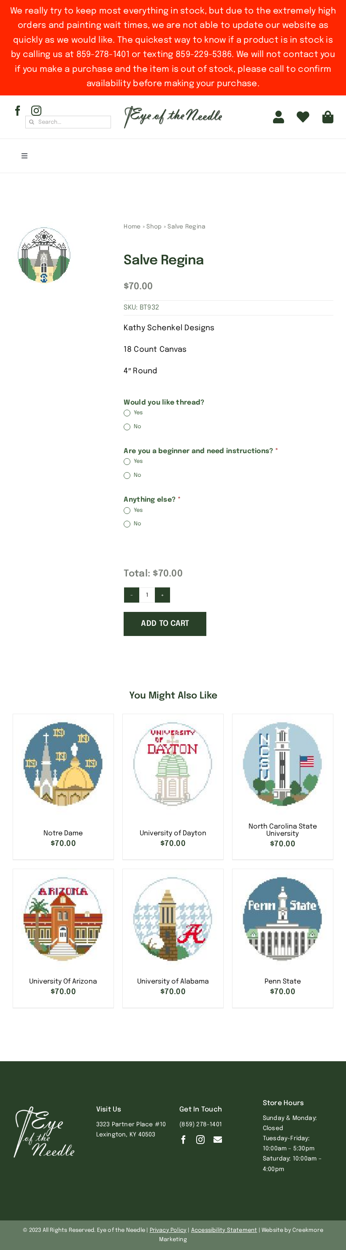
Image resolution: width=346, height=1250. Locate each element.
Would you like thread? (164, 402)
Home (132, 227)
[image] (44, 255)
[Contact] (218, 1140)
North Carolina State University (283, 830)
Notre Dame (63, 833)
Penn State (283, 981)
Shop (154, 227)
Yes (137, 413)
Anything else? (152, 499)
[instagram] (36, 111)
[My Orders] (303, 117)
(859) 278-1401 (200, 1125)
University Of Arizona (63, 981)
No (136, 426)
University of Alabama (173, 981)
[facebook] (18, 111)
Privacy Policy (168, 1230)
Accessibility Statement (224, 1230)
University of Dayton (173, 833)
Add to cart (165, 624)
